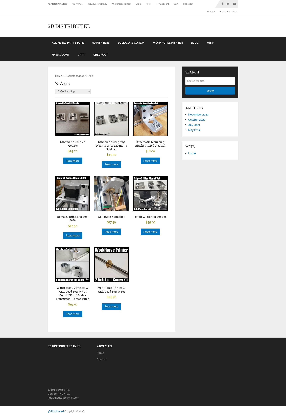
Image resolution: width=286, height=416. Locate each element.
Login (213, 11)
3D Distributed (69, 26)
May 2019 (194, 130)
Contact (102, 359)
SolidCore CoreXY (97, 4)
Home (58, 75)
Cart (176, 4)
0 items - (230, 11)
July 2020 (194, 124)
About (100, 352)
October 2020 (196, 119)
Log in (192, 153)
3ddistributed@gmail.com (63, 397)
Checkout (188, 4)
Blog (138, 4)
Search (210, 90)
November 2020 (198, 114)
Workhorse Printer (121, 4)
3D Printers (77, 4)
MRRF (149, 4)
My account (163, 4)
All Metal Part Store (58, 4)
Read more (73, 160)
